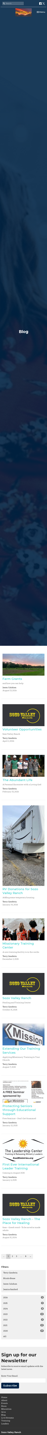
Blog (3, 1415)
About (4, 1400)
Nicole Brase (9, 1278)
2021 (23, 1325)
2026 (23, 1297)
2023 (23, 1314)
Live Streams (7, 1418)
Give (3, 1412)
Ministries (6, 1409)
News (4, 1406)
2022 (23, 1320)
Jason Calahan (10, 1284)
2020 (23, 1331)
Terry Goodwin (10, 1273)
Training (5, 1421)
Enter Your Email (9, 1376)
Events (4, 1403)
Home (4, 1397)
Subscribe (10, 1385)
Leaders (5, 1424)
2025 (23, 1303)
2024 (23, 1309)
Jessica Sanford (10, 1289)
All (4, 1336)
